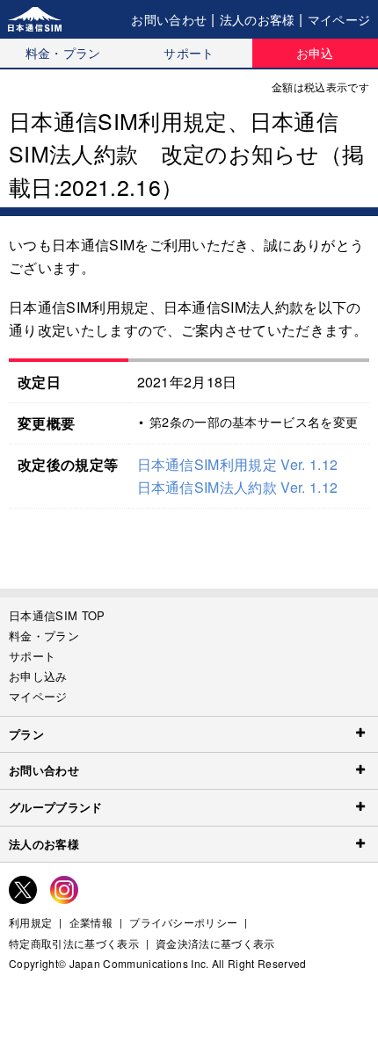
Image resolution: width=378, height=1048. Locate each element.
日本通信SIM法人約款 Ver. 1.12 (237, 487)
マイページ (339, 19)
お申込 (315, 52)
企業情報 (91, 922)
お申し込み (38, 676)
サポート (189, 52)
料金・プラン (63, 52)
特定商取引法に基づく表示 (74, 943)
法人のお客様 (257, 19)
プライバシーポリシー (183, 922)
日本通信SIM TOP (57, 615)
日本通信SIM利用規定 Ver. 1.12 (237, 464)
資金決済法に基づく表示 (215, 943)
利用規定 (30, 922)
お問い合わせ (169, 19)
